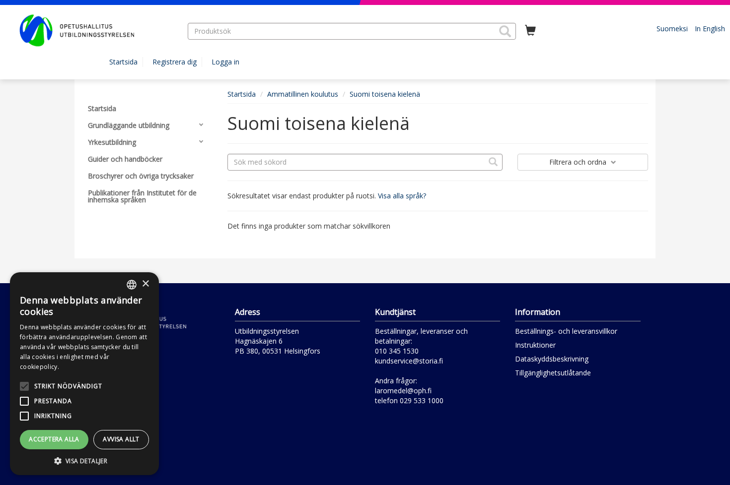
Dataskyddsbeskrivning (551, 359)
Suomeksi (672, 28)
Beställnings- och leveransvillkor (566, 331)
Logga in (225, 61)
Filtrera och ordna (578, 162)
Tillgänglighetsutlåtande (553, 372)
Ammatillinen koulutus (302, 94)
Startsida (123, 61)
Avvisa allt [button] (121, 439)
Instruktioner (535, 345)
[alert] (84, 373)
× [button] (145, 284)
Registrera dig (174, 61)
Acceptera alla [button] (54, 439)
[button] (505, 31)
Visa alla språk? (402, 195)
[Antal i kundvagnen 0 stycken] (530, 30)
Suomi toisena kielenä (385, 94)
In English (710, 28)
